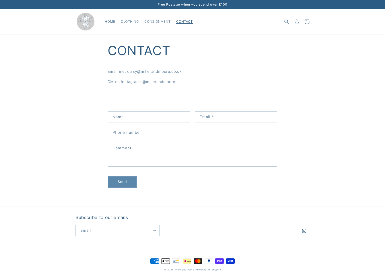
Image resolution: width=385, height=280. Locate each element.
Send (122, 182)
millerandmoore (184, 269)
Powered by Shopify (208, 269)
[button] (286, 21)
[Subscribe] (154, 230)
